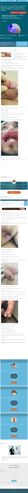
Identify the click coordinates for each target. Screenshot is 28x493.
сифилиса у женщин (6, 326)
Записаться (5, 21)
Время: (12, 477)
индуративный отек (15, 254)
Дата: (11, 475)
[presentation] (19, 443)
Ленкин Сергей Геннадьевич (14, 399)
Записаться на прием (14, 382)
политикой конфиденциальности (23, 482)
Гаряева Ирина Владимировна (14, 372)
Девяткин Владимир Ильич (14, 426)
